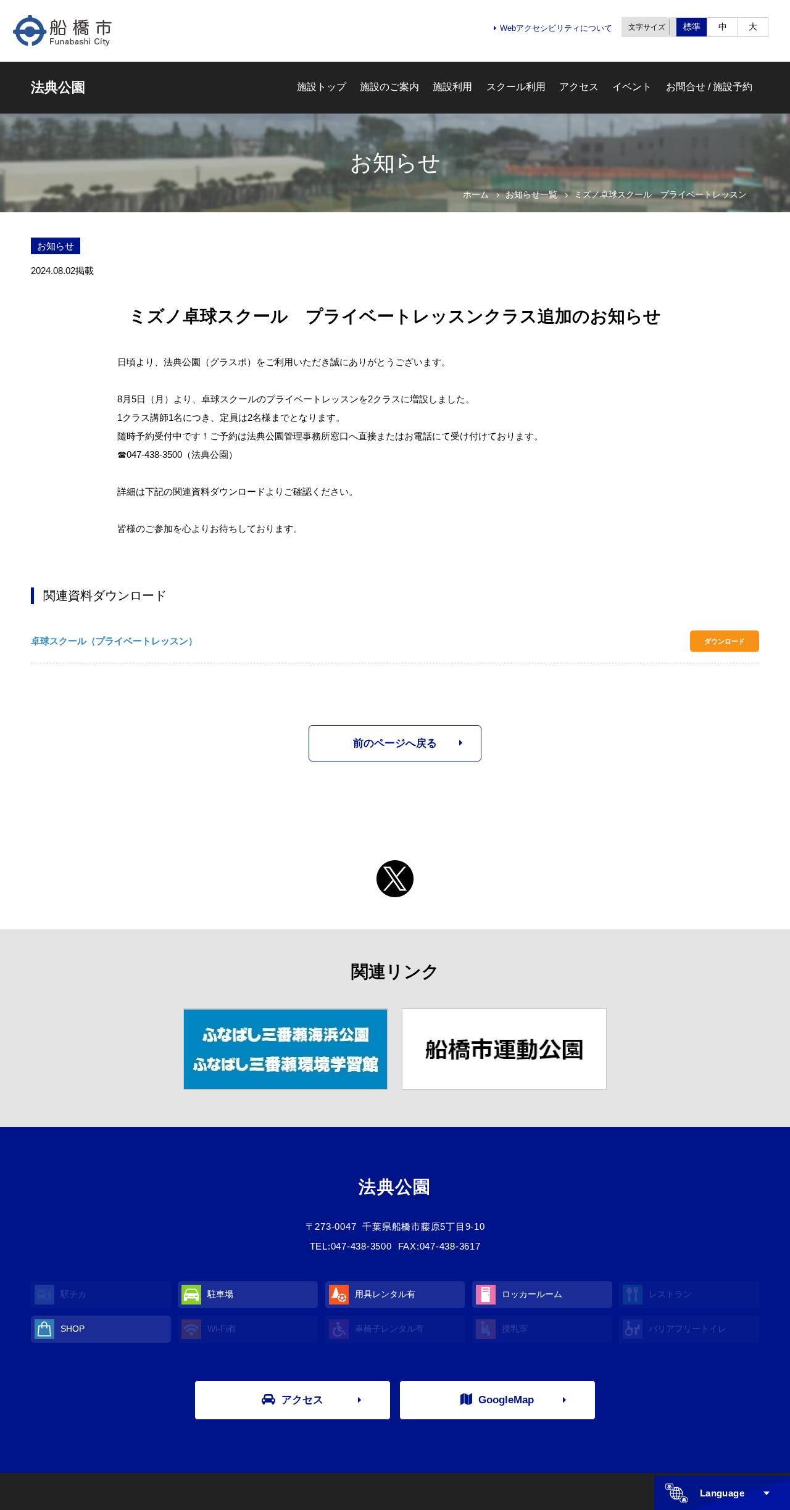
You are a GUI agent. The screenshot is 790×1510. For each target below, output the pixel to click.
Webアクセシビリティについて (556, 28)
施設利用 (452, 86)
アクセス (579, 86)
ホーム (476, 194)
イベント (632, 86)
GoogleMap (506, 1400)
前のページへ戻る (395, 743)
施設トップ (321, 86)
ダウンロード (724, 641)
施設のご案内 (389, 86)
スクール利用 (516, 86)
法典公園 (58, 87)
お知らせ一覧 (531, 194)
